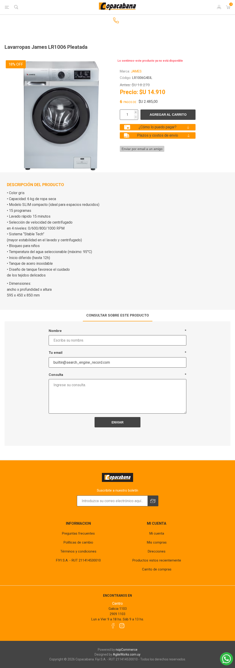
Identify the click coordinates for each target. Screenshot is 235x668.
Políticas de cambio (78, 542)
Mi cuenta (156, 533)
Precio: (129, 92)
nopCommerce (126, 649)
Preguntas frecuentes (78, 533)
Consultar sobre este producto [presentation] (117, 315)
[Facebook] (113, 625)
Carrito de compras (156, 569)
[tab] (117, 315)
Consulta (56, 375)
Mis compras (157, 542)
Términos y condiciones (78, 551)
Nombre (55, 331)
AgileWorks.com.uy (126, 654)
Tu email (55, 353)
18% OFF (15, 64)
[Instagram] (122, 625)
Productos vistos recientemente (156, 560)
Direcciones (156, 551)
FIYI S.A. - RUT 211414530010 (78, 560)
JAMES (136, 71)
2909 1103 (117, 614)
